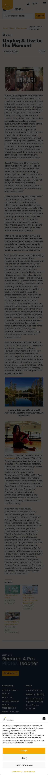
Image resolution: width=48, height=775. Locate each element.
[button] (44, 718)
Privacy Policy (29, 771)
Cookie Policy (17, 771)
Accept (24, 750)
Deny (24, 758)
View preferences (24, 765)
